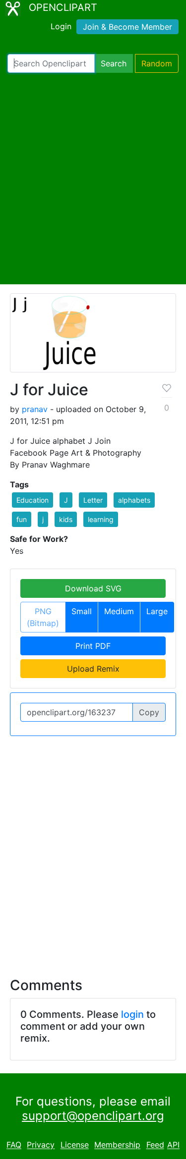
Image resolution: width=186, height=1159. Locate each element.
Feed (155, 1145)
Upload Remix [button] (93, 669)
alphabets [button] (134, 500)
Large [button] (157, 611)
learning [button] (101, 519)
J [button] (66, 500)
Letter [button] (93, 500)
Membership (117, 1145)
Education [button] (32, 500)
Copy (149, 712)
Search (113, 63)
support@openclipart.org (93, 1115)
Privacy (41, 1145)
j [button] (43, 519)
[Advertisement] (93, 178)
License (75, 1145)
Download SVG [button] (93, 588)
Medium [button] (119, 611)
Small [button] (81, 611)
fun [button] (21, 519)
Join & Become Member (127, 27)
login (132, 1014)
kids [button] (65, 519)
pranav (35, 409)
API (173, 1145)
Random (156, 63)
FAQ (13, 1145)
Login (61, 26)
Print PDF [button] (93, 646)
